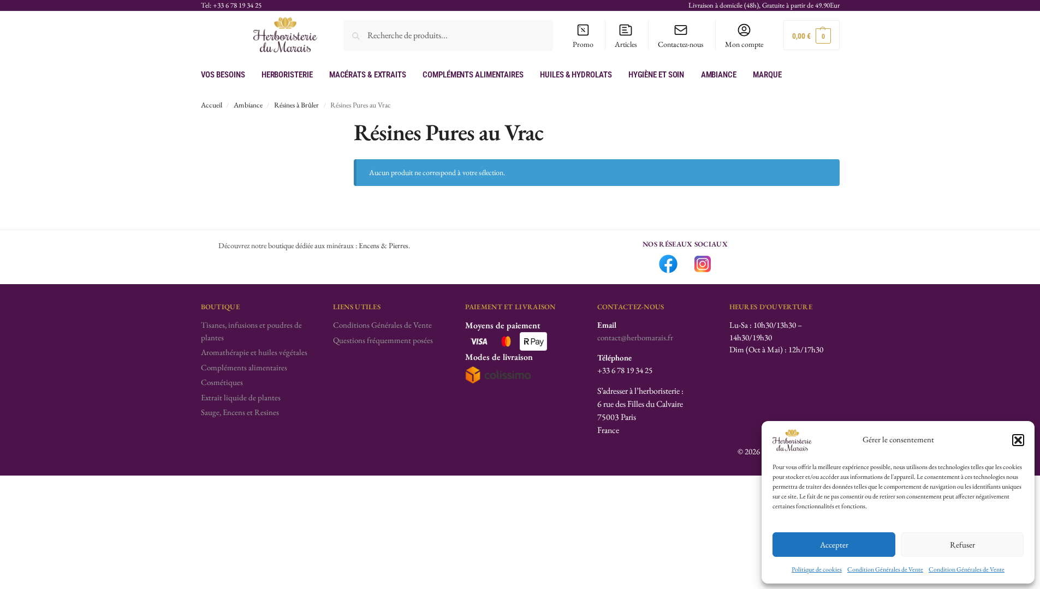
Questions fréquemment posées (383, 340)
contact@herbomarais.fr (635, 337)
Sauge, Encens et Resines (240, 412)
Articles (626, 44)
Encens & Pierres (383, 245)
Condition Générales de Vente (885, 569)
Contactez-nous (681, 44)
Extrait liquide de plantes (241, 397)
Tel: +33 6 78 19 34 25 (231, 5)
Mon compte (744, 44)
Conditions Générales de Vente (382, 325)
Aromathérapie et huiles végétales (254, 352)
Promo (583, 44)
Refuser (962, 544)
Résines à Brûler (296, 105)
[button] (1018, 440)
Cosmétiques (222, 382)
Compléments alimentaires (244, 367)
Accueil (211, 105)
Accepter (834, 544)
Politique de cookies (817, 569)
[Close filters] (312, 125)
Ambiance (248, 105)
